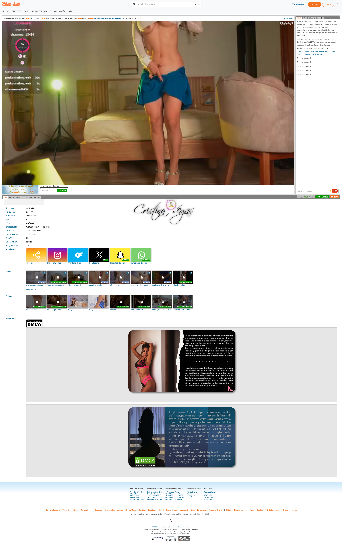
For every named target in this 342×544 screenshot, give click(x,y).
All (196, 4)
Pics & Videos (14, 197)
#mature (108, 18)
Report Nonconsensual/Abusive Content (207, 510)
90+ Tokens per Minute (173, 499)
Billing (228, 510)
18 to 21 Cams (135, 494)
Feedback (152, 510)
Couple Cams (208, 498)
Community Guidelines (113, 510)
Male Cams (208, 496)
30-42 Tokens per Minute (174, 496)
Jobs (278, 510)
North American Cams (154, 492)
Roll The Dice (320, 54)
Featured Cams (209, 492)
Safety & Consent (53, 510)
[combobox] (162, 4)
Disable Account (240, 510)
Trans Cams (208, 499)
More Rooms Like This (31, 197)
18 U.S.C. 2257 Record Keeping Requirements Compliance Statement (171, 527)
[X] (171, 521)
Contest (260, 510)
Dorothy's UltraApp (317, 51)
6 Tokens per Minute (172, 492)
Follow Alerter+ (308, 54)
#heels (101, 18)
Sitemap (286, 510)
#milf (97, 18)
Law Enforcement (181, 510)
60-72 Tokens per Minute (174, 498)
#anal (114, 18)
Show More (31, 290)
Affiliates (270, 510)
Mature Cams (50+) (137, 499)
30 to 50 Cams (135, 498)
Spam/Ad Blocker (303, 51)
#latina (118, 18)
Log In (328, 4)
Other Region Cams (154, 494)
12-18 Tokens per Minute (174, 494)
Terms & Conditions (70, 510)
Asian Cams (151, 498)
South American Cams (154, 499)
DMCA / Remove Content (135, 510)
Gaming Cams (191, 496)
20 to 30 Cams (135, 496)
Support (98, 510)
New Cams (190, 494)
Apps (252, 510)
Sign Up (314, 4)
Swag (294, 510)
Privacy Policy (86, 510)
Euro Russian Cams (153, 496)
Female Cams (208, 494)
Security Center (165, 510)
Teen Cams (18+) (136, 492)
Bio (5, 197)
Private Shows (192, 492)
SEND (335, 191)
